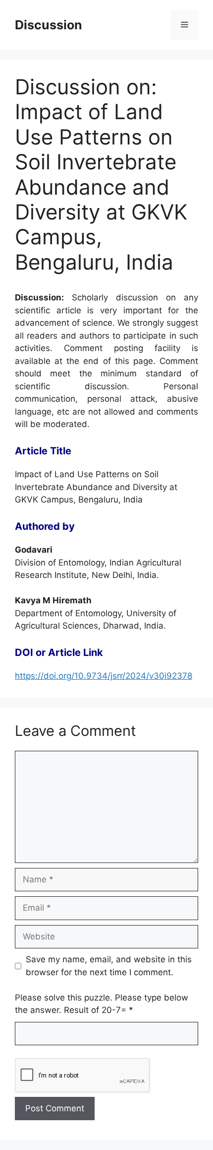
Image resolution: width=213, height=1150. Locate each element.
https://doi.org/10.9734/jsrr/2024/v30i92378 (103, 676)
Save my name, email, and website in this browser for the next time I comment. (109, 965)
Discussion (48, 24)
